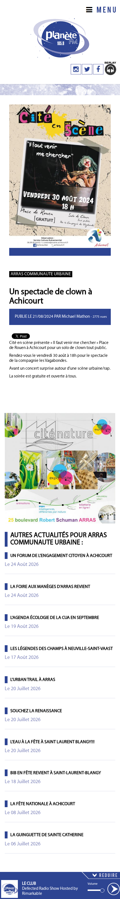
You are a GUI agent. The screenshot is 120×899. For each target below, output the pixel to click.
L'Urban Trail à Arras (32, 680)
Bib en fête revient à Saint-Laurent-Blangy (55, 773)
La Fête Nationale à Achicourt (42, 804)
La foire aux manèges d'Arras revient (50, 587)
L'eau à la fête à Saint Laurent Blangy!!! (52, 742)
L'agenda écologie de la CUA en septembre (54, 618)
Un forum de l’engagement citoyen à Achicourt (61, 556)
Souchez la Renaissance (36, 711)
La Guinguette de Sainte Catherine (46, 835)
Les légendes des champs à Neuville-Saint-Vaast (61, 649)
